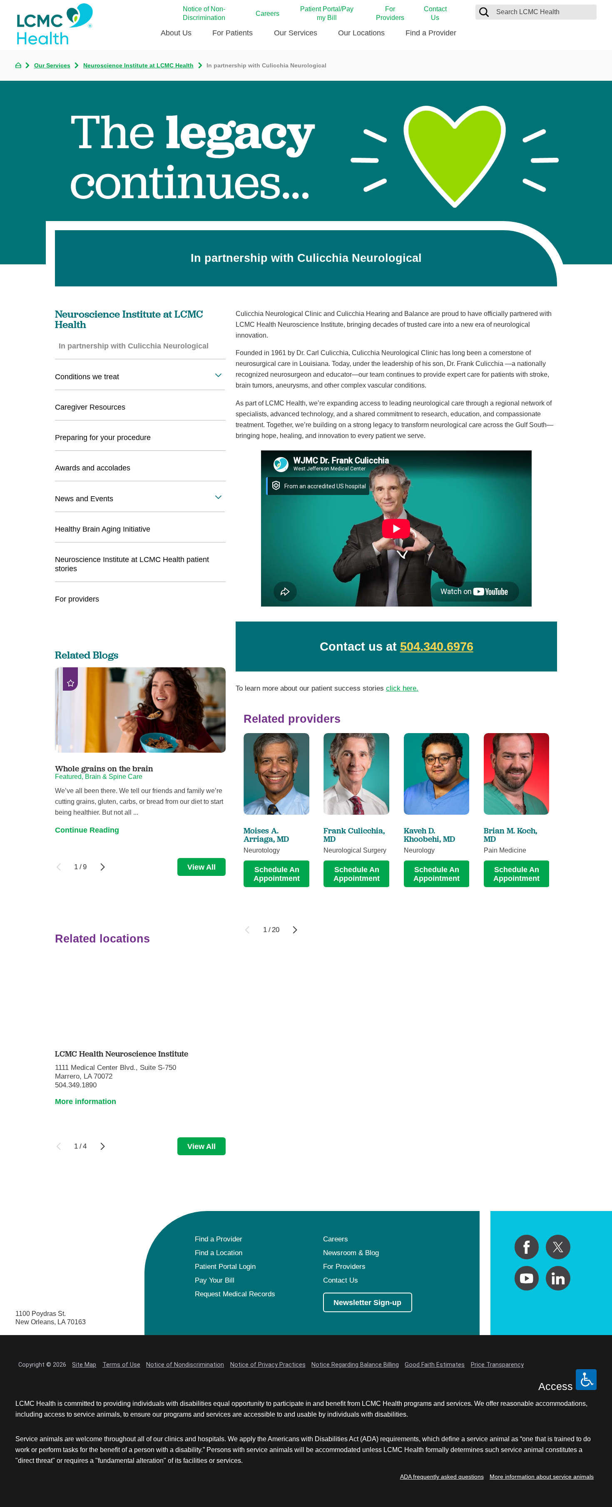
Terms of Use (121, 1364)
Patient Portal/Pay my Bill (326, 13)
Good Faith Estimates (435, 1364)
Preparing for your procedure (103, 437)
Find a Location (218, 1252)
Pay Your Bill (214, 1280)
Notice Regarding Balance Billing (355, 1364)
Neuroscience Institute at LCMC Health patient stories (132, 564)
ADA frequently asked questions (442, 1476)
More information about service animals (542, 1476)
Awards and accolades (92, 467)
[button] (218, 375)
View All (201, 867)
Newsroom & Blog (351, 1252)
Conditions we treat (87, 376)
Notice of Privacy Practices (268, 1364)
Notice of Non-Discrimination (204, 13)
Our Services (295, 32)
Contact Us (435, 13)
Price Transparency (497, 1364)
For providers (77, 598)
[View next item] (295, 929)
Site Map (84, 1364)
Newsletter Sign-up (367, 1302)
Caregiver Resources (90, 407)
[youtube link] (527, 1278)
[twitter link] (558, 1247)
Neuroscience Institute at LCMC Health (138, 65)
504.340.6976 (436, 646)
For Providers (390, 13)
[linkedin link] (558, 1278)
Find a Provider (431, 32)
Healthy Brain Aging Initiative (102, 529)
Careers (267, 13)
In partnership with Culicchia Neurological (134, 345)
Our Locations (361, 32)
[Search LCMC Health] (484, 12)
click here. (402, 688)
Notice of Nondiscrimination (185, 1364)
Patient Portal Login (225, 1266)
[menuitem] (176, 36)
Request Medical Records (235, 1294)
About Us (176, 32)
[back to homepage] (18, 65)
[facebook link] (527, 1247)
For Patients (232, 32)
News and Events (84, 498)
